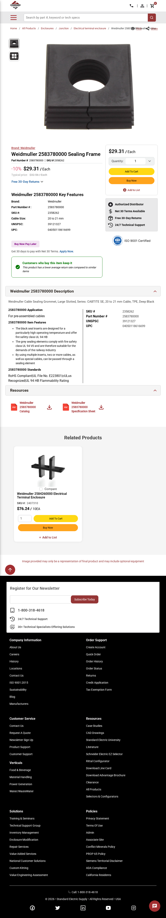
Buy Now (132, 180)
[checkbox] (41, 489)
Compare (51, 489)
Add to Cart (131, 171)
